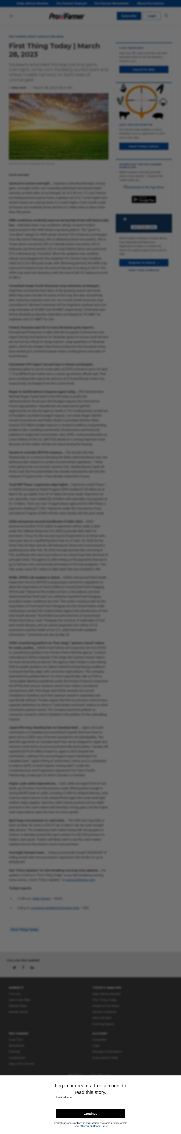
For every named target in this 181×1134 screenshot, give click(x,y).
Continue (90, 1113)
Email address (64, 1097)
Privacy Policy (101, 1126)
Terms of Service (81, 1126)
